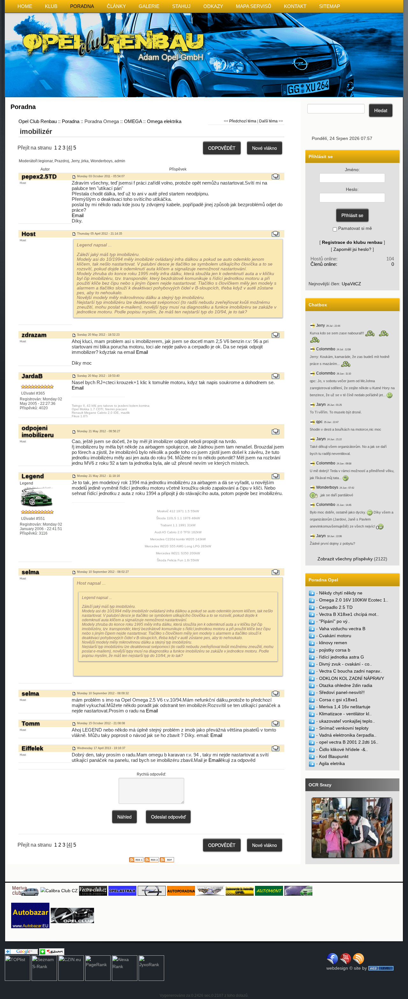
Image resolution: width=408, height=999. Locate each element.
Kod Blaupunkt (333, 756)
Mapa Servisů (253, 6)
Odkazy (213, 6)
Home (25, 6)
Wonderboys (327, 487)
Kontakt (295, 6)
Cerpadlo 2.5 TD (336, 607)
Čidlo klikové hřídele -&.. (343, 749)
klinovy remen (333, 642)
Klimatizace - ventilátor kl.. (345, 713)
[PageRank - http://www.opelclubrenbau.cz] (98, 967)
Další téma (268, 121)
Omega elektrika (164, 121)
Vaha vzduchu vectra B (342, 628)
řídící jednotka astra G (341, 657)
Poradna (82, 6)
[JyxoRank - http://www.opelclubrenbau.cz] (151, 967)
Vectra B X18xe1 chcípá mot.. (349, 614)
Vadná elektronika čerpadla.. (347, 735)
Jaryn (321, 404)
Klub (51, 6)
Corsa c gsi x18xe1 (338, 699)
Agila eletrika (332, 763)
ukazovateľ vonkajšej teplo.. (347, 721)
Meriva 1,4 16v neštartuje (344, 706)
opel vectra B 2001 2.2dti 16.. (348, 742)
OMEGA (133, 121)
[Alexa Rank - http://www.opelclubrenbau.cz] (124, 967)
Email (78, 215)
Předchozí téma (242, 121)
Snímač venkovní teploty (343, 728)
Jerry (320, 325)
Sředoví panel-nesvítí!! (342, 692)
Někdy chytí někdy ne (340, 592)
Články (116, 6)
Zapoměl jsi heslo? (352, 249)
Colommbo (325, 349)
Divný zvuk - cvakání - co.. (345, 664)
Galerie (149, 6)
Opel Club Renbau (37, 121)
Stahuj (181, 6)
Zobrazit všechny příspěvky (345, 558)
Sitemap (329, 6)
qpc (319, 421)
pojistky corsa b (334, 650)
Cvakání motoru (335, 635)
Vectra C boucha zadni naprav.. (350, 671)
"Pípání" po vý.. (334, 621)
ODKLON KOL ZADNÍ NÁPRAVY (351, 678)
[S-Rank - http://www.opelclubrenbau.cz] (44, 967)
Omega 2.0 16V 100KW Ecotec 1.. (353, 599)
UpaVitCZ (351, 283)
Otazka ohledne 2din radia (345, 685)
